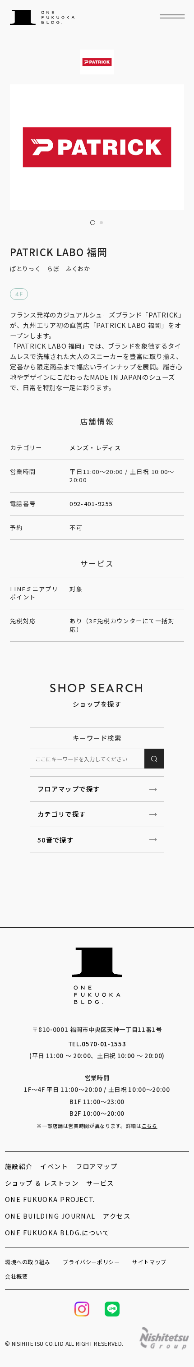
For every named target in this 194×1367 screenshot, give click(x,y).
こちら (149, 1125)
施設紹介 (19, 1166)
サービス (100, 1182)
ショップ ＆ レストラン (42, 1182)
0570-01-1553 (104, 1044)
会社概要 (16, 1276)
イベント (54, 1166)
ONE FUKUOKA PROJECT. (50, 1199)
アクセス (116, 1215)
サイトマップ (149, 1262)
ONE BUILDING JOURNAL (50, 1215)
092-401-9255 (91, 503)
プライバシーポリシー (91, 1262)
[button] (92, 222)
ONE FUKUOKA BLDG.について (57, 1232)
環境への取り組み (28, 1262)
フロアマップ (97, 1166)
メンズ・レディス (95, 447)
